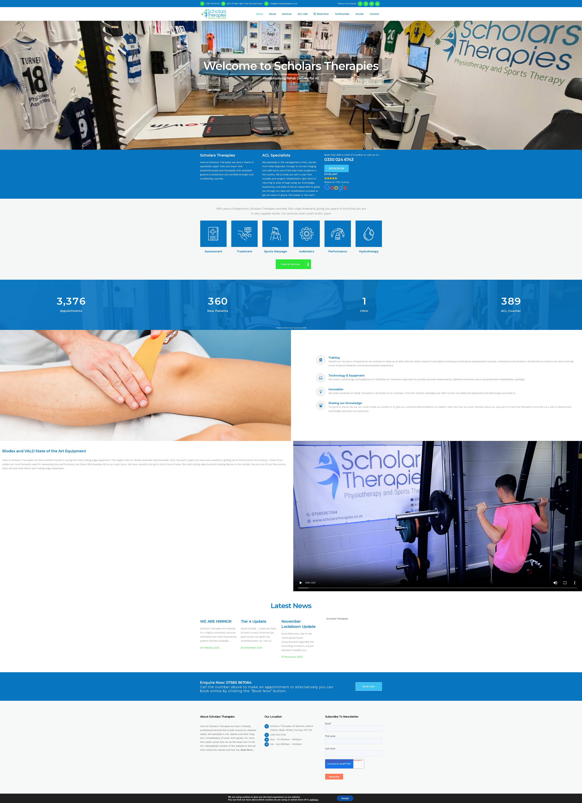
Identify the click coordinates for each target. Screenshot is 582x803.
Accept (345, 798)
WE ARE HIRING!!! (215, 621)
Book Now (369, 686)
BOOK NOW (336, 168)
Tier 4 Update (253, 621)
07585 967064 (239, 682)
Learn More (291, 86)
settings (314, 799)
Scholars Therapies (337, 618)
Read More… (247, 750)
